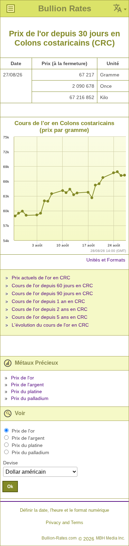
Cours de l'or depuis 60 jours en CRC (52, 285)
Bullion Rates (64, 8)
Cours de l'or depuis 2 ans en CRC (49, 309)
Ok (10, 486)
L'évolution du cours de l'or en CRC (50, 325)
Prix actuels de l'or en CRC (41, 277)
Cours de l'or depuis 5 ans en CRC (49, 317)
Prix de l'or (22, 377)
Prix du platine (26, 391)
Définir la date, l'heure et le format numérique (64, 510)
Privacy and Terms (64, 522)
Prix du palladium (30, 398)
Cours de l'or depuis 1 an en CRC (48, 301)
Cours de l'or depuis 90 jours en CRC (52, 293)
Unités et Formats (105, 260)
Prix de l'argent (27, 384)
